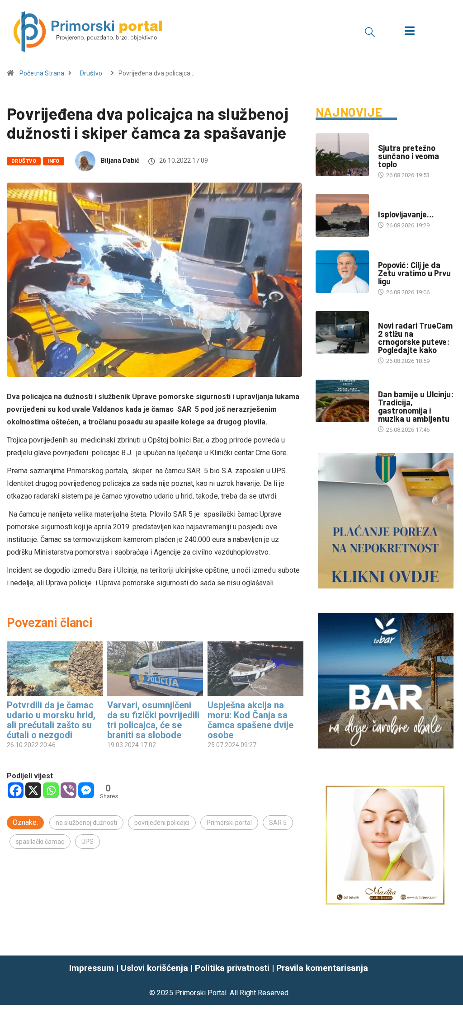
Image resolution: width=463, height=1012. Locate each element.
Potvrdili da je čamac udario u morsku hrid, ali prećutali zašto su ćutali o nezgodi (51, 720)
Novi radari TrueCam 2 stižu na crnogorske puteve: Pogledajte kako (415, 337)
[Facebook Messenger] (86, 790)
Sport (387, 256)
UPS (87, 841)
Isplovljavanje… (406, 214)
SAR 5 (278, 822)
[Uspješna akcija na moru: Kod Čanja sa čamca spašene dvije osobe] (255, 668)
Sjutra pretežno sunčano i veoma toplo (408, 156)
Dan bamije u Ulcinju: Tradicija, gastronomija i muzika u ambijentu (416, 406)
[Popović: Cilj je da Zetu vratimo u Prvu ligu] (342, 271)
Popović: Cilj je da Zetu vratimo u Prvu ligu (414, 273)
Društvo (91, 73)
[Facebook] (16, 790)
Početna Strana (41, 73)
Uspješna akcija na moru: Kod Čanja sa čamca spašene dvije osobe (250, 720)
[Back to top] (450, 980)
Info (53, 161)
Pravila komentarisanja (322, 968)
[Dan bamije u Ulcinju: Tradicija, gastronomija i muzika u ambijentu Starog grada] (342, 401)
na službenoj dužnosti (86, 822)
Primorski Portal (201, 992)
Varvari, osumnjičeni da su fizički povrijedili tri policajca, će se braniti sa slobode (153, 720)
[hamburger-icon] (409, 32)
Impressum (91, 968)
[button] (370, 32)
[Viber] (68, 790)
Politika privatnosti (232, 968)
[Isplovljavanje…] (342, 215)
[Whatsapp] (51, 790)
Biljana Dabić (120, 160)
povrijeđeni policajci (161, 822)
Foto (385, 205)
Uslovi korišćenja (154, 968)
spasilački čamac (40, 841)
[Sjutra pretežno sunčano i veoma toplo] (342, 154)
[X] (33, 790)
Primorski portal (229, 822)
